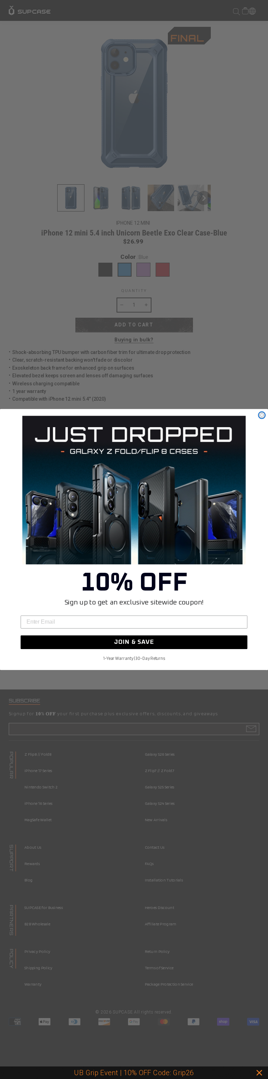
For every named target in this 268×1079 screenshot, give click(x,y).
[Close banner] (259, 1073)
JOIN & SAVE (134, 642)
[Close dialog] (261, 415)
